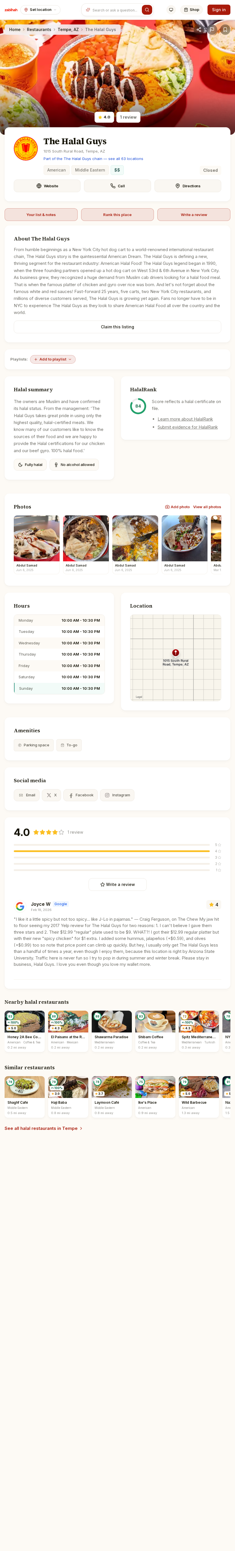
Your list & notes (41, 214)
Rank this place (117, 214)
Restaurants (39, 29)
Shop (194, 9)
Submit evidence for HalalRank (188, 427)
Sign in (219, 9)
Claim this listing (117, 326)
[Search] (147, 10)
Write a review (194, 214)
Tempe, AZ (68, 29)
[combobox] (116, 9)
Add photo (180, 506)
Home (15, 29)
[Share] (199, 29)
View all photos (207, 506)
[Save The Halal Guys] (225, 29)
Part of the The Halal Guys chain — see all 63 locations (93, 158)
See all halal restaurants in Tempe (41, 1128)
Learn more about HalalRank (185, 419)
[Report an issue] (212, 29)
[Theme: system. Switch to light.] (171, 9)
